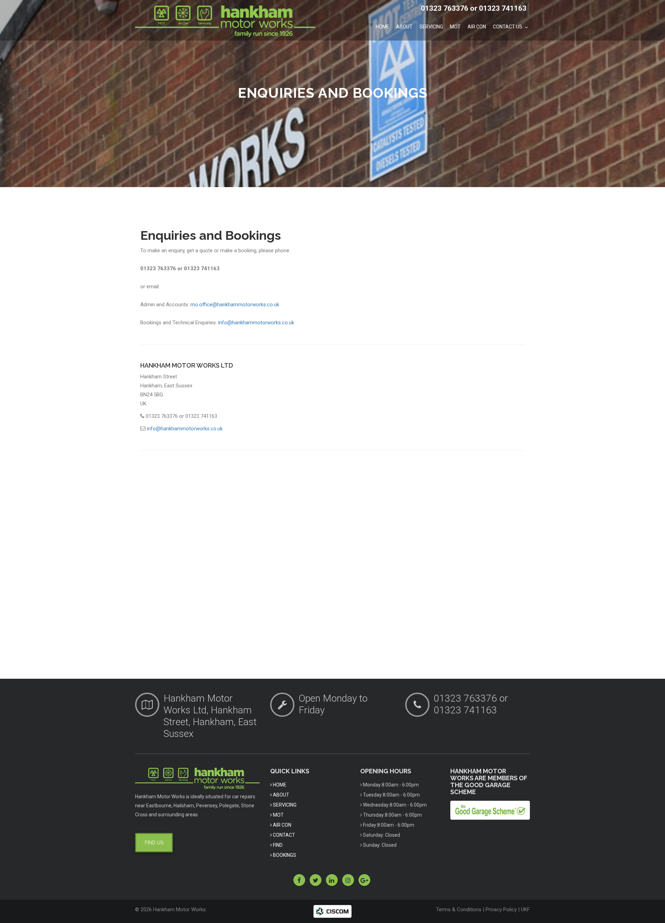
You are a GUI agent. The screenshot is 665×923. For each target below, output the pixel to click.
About (404, 26)
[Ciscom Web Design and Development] (332, 911)
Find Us (154, 842)
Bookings (284, 855)
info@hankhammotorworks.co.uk (256, 322)
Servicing (431, 26)
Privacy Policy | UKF (508, 909)
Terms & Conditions (458, 909)
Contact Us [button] (508, 26)
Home (382, 26)
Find (277, 845)
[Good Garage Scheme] (490, 809)
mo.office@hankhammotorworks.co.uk (234, 304)
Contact (283, 835)
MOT (455, 26)
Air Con (477, 26)
